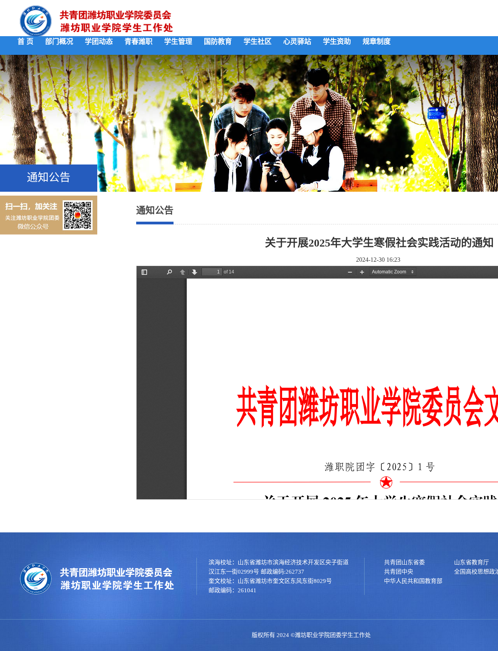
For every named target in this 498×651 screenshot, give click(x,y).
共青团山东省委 (404, 562)
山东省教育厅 (471, 562)
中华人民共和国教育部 (413, 581)
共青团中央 (398, 572)
